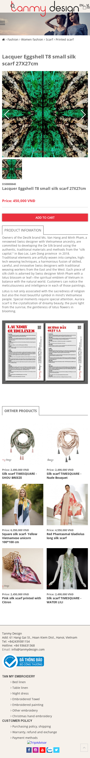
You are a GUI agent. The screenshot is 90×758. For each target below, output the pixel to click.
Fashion (13, 39)
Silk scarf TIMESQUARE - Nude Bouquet (64, 476)
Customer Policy (17, 720)
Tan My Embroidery (18, 676)
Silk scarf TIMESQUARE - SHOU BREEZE (19, 476)
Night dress (20, 693)
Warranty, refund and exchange (34, 732)
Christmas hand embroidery (32, 716)
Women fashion (32, 39)
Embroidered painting (27, 705)
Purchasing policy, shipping (31, 726)
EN (82, 5)
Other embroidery (25, 710)
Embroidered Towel (26, 699)
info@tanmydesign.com (28, 649)
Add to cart (45, 218)
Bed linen (19, 682)
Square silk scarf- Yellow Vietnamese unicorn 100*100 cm (19, 538)
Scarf (49, 39)
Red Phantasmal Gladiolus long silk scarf (65, 536)
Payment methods (25, 738)
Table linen (20, 688)
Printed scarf (65, 39)
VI (87, 5)
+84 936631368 (24, 645)
